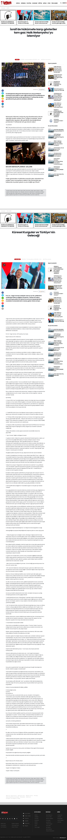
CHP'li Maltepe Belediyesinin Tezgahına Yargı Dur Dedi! (59, 136)
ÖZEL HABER (54, 3)
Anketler (59, 816)
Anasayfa (3, 8)
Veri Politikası (3, 827)
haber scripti (45, 837)
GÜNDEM (23, 3)
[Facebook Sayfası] (1, 818)
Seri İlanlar (48, 827)
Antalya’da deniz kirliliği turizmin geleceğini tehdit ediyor (58, 77)
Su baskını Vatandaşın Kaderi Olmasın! (58, 121)
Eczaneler (48, 820)
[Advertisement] (34, 48)
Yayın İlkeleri (3, 825)
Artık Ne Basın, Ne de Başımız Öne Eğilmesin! (59, 149)
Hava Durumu (49, 815)
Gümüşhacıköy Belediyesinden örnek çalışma (57, 155)
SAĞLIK (45, 3)
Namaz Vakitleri (49, 818)
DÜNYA (18, 3)
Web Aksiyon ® (63, 837)
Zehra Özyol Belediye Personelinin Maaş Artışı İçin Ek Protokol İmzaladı (58, 161)
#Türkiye (36, 795)
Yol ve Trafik (49, 816)
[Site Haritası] (15, 818)
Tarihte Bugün (49, 823)
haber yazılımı (34, 837)
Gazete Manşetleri (50, 831)
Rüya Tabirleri (60, 820)
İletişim (26, 825)
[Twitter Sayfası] (3, 818)
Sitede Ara (60, 815)
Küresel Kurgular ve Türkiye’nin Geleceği (59, 89)
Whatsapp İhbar (15, 825)
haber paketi (40, 837)
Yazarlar (26, 818)
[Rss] (13, 818)
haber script (6, 838)
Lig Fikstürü (48, 822)
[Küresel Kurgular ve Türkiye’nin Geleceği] (23, 275)
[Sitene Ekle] (17, 818)
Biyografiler (60, 818)
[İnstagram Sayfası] (6, 818)
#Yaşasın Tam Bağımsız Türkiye (13, 798)
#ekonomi (28, 797)
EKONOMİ (34, 3)
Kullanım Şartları (15, 823)
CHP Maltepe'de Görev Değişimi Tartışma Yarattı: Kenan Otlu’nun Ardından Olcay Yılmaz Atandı (58, 97)
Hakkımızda (3, 823)
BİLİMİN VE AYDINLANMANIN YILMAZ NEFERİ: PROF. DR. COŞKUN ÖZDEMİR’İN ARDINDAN (58, 113)
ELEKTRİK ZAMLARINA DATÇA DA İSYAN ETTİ (59, 130)
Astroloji (59, 822)
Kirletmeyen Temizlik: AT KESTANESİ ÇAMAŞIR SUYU (58, 169)
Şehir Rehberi (49, 829)
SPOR (49, 3)
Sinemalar (48, 825)
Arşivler (26, 820)
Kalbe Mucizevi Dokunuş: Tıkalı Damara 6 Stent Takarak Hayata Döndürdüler (58, 69)
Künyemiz (27, 823)
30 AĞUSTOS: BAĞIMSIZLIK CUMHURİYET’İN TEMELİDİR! (57, 83)
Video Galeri (28, 816)
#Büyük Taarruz (29, 795)
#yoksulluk (22, 797)
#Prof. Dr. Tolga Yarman (11, 795)
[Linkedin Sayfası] (10, 818)
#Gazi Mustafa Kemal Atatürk (12, 797)
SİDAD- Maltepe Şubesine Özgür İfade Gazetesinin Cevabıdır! (58, 143)
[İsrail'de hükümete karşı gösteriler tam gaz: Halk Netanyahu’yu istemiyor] (23, 74)
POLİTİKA (29, 3)
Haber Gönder (15, 827)
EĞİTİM (40, 3)
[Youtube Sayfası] (8, 818)
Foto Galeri (27, 813)
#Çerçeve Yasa (21, 795)
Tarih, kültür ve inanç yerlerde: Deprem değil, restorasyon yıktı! (58, 105)
